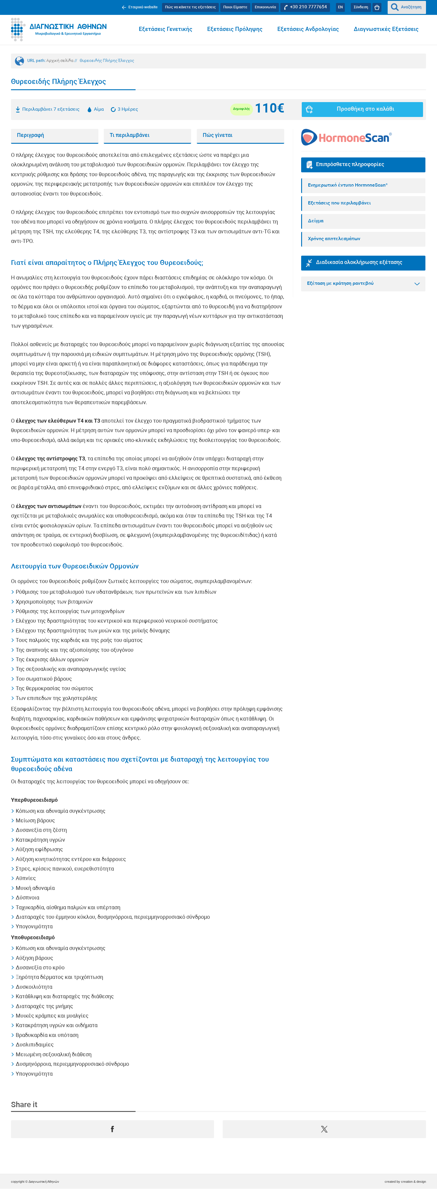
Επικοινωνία (265, 7)
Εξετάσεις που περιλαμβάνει (339, 203)
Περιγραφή (30, 135)
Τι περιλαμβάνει (130, 135)
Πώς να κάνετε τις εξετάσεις (190, 7)
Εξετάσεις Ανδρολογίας (308, 29)
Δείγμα (315, 221)
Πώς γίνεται (217, 135)
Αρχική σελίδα (59, 61)
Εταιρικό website (143, 7)
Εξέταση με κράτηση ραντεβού (340, 283)
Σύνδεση (361, 7)
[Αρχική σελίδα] (58, 30)
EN (340, 7)
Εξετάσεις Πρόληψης (234, 29)
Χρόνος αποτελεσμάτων (334, 239)
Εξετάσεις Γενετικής (165, 29)
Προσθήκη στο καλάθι (365, 109)
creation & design (413, 1181)
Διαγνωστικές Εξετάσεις (386, 29)
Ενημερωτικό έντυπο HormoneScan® (348, 185)
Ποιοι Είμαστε (235, 7)
